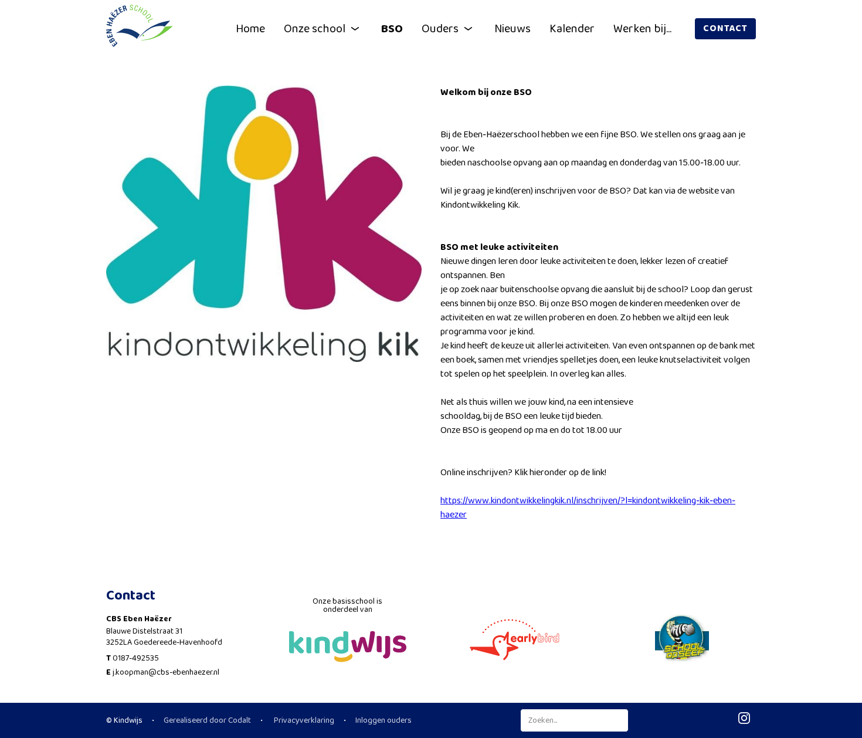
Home (250, 28)
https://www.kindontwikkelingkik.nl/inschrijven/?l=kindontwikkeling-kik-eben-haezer (587, 507)
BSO (392, 28)
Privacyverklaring (303, 720)
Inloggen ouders (383, 720)
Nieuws (512, 28)
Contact (725, 28)
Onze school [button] (314, 28)
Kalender (572, 28)
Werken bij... (642, 28)
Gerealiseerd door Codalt (207, 720)
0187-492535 (136, 658)
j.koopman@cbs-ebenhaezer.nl (166, 672)
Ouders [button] (440, 28)
